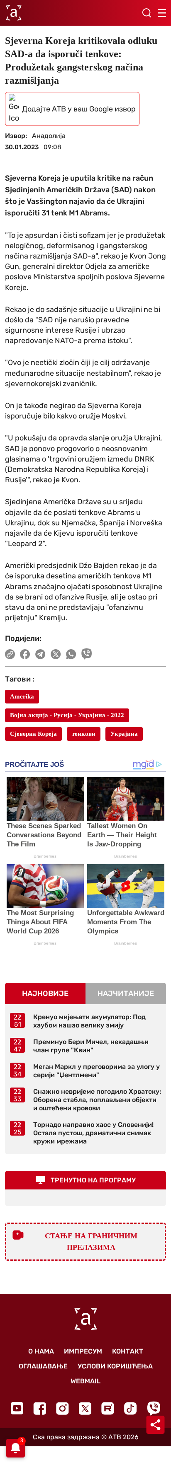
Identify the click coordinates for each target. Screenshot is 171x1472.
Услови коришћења (115, 1366)
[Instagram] (62, 1408)
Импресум (83, 1351)
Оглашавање (43, 1366)
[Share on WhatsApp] (71, 654)
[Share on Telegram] (40, 654)
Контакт (127, 1351)
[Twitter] (85, 1408)
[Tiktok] (130, 1408)
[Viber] (153, 1408)
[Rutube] (107, 1408)
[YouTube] (17, 1408)
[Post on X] (56, 654)
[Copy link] (10, 654)
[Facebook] (39, 1408)
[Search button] (146, 13)
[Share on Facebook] (25, 654)
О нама (41, 1351)
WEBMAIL (85, 1381)
